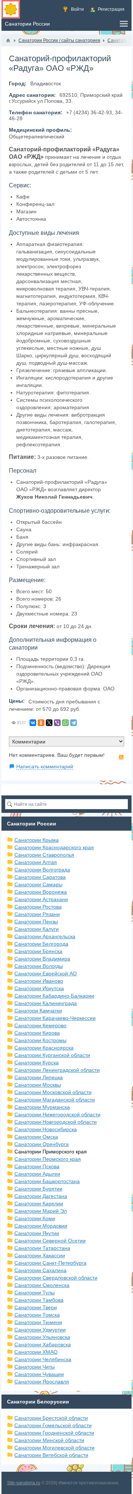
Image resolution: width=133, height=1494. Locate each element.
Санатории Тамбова (39, 1300)
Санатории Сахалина (40, 1270)
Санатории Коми (34, 1218)
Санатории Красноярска (44, 1048)
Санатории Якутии (36, 1233)
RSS (121, 757)
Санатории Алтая (35, 862)
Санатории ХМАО (36, 1352)
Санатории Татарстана (42, 1248)
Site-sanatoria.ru (23, 1482)
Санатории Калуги (36, 929)
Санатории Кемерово (40, 1025)
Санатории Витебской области (51, 1455)
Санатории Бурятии (38, 1189)
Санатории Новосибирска (45, 1129)
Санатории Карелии (38, 1203)
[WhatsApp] (65, 722)
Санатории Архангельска (44, 936)
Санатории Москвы (37, 1085)
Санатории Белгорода (41, 944)
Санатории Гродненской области (54, 1433)
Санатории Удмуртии (40, 1330)
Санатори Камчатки (38, 1011)
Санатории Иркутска (39, 988)
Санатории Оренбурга (41, 1144)
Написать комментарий (44, 766)
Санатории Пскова (36, 1166)
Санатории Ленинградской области (57, 1070)
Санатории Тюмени (38, 1322)
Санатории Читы (34, 1367)
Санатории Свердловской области (56, 1278)
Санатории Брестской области (51, 1418)
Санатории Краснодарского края (54, 847)
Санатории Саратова (40, 877)
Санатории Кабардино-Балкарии (54, 996)
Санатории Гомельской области (53, 1425)
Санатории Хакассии (39, 1255)
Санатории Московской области (53, 1092)
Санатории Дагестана (40, 1196)
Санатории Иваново (38, 981)
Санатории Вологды (38, 966)
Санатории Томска (37, 1315)
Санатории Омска (36, 1137)
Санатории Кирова (37, 1033)
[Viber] (57, 722)
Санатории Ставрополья (44, 855)
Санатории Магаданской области (54, 1100)
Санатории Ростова (38, 907)
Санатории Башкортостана (47, 1181)
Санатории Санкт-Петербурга (50, 1263)
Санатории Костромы (40, 1040)
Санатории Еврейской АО (45, 973)
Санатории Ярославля (41, 1382)
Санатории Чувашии (39, 1374)
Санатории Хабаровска (42, 1344)
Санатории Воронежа (40, 892)
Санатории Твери (35, 1307)
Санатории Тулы (34, 1293)
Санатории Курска (36, 1062)
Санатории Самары (38, 884)
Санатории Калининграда (45, 1003)
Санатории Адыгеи (37, 1174)
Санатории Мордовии (40, 1226)
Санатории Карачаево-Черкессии (55, 1018)
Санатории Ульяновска (42, 1337)
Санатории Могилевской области (54, 1448)
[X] (49, 722)
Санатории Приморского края (50, 1152)
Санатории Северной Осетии (50, 1241)
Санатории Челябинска (42, 1359)
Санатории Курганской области (52, 1055)
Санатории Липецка (38, 1077)
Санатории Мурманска (42, 1107)
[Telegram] (73, 722)
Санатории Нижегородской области (57, 1114)
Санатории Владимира (42, 959)
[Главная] (8, 40)
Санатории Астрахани (41, 899)
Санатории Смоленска (41, 1285)
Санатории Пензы (36, 922)
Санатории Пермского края (47, 1159)
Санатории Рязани (37, 914)
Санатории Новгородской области (55, 1122)
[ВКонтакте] (33, 722)
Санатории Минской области (49, 1440)
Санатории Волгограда (42, 870)
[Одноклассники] (41, 722)
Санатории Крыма (36, 840)
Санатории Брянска (38, 951)
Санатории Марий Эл (40, 1211)
